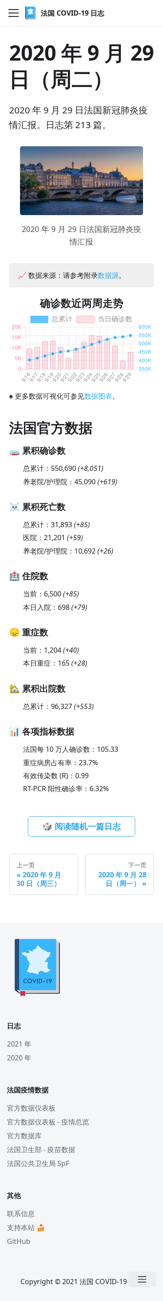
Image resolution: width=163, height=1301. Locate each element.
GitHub (18, 1241)
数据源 (108, 275)
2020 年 (19, 1058)
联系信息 (21, 1213)
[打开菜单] (142, 1279)
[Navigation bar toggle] (13, 12)
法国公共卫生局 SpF (38, 1163)
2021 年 (19, 1044)
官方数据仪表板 (31, 1108)
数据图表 (98, 396)
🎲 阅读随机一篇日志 (81, 826)
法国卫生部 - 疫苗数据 (41, 1149)
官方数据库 (24, 1135)
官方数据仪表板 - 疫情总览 (48, 1122)
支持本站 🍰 (26, 1227)
